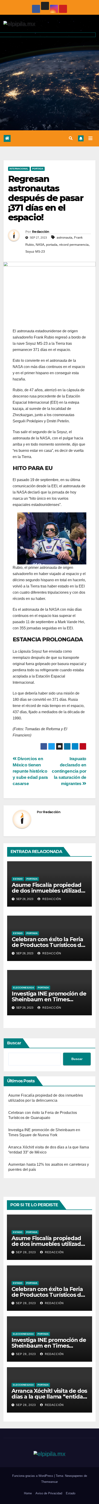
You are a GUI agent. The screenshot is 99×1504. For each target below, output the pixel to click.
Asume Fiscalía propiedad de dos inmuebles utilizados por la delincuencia (49, 891)
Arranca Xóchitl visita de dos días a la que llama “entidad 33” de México (49, 1396)
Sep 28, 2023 (26, 1252)
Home (28, 1493)
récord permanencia (74, 244)
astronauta (64, 237)
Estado (18, 879)
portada (51, 244)
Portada (37, 168)
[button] (71, 138)
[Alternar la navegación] (90, 138)
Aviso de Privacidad (48, 1493)
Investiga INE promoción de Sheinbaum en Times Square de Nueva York (49, 999)
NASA (40, 244)
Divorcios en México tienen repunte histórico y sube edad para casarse (30, 771)
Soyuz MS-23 (35, 251)
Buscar (14, 1043)
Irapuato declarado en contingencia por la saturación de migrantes (69, 771)
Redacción (40, 232)
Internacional (18, 168)
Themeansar (49, 1482)
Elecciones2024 (23, 987)
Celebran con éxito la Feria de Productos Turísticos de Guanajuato (48, 945)
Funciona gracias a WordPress (33, 1476)
